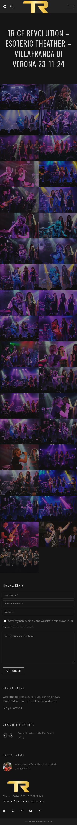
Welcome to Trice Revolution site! (35, 764)
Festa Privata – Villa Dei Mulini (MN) (36, 735)
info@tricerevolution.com (27, 801)
